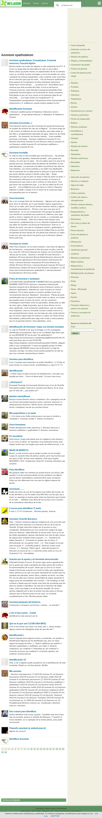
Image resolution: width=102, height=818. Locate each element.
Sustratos (75, 301)
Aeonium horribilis (18, 153)
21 (2, 752)
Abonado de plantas (80, 177)
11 (34, 749)
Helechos (75, 166)
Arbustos (75, 95)
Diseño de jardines (79, 57)
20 (63, 749)
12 (38, 749)
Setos (73, 293)
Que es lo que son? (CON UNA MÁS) (27, 623)
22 (6, 752)
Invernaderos (77, 246)
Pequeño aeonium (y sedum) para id (27, 728)
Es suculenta (15, 436)
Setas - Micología (79, 289)
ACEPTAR (55, 816)
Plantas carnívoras (79, 158)
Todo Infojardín (78, 45)
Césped (74, 138)
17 (53, 749)
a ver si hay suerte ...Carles (22, 613)
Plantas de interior (79, 146)
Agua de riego (77, 185)
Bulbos (74, 123)
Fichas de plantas (79, 69)
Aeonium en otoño (18, 244)
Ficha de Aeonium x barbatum (24, 279)
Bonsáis (74, 150)
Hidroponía (76, 242)
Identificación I (16, 635)
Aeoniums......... (16, 489)
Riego (73, 285)
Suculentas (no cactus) (81, 111)
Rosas (74, 103)
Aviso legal (50, 808)
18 (57, 749)
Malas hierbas (77, 262)
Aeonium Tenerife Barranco (23, 519)
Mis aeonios (15, 671)
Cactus (74, 107)
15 (47, 749)
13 (41, 749)
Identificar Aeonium (19, 739)
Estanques (76, 219)
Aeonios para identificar (21, 359)
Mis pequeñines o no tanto (22, 413)
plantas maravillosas (19, 396)
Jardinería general (79, 250)
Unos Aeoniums (17, 424)
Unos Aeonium (16, 198)
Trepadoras (76, 99)
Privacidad (62, 808)
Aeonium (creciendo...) (20, 123)
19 (60, 749)
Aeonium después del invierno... (25, 602)
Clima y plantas (78, 193)
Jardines (75, 254)
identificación (16, 371)
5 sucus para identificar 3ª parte (25, 508)
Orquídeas (75, 154)
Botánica (75, 189)
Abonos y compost (79, 181)
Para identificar (16, 469)
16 (50, 749)
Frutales (74, 87)
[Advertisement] (33, 29)
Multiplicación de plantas (82, 273)
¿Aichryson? (15, 382)
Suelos (74, 297)
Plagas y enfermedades (81, 61)
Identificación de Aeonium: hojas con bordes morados (36, 327)
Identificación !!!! (17, 660)
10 (31, 749)
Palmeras (75, 91)
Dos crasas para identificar (22, 711)
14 (44, 749)
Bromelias (75, 162)
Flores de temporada (80, 119)
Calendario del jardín (80, 65)
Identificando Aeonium (20, 109)
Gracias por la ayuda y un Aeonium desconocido (33, 559)
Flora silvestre (77, 230)
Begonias (75, 170)
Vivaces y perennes (80, 115)
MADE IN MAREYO (18, 450)
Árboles (74, 83)
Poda (73, 281)
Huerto (74, 142)
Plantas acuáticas (79, 127)
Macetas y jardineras (80, 258)
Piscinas (75, 277)
